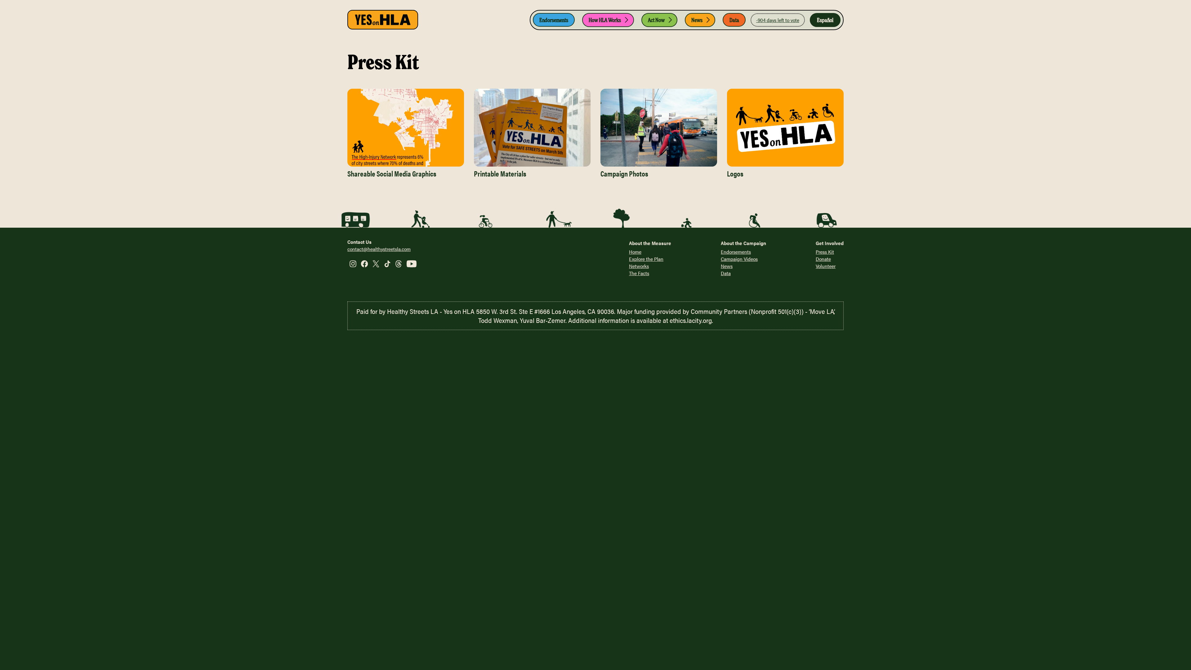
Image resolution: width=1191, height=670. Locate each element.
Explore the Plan (646, 258)
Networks (639, 266)
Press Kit (825, 251)
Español (825, 20)
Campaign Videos (739, 258)
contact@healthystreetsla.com (379, 248)
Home (635, 251)
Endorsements (553, 20)
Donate (823, 258)
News (697, 20)
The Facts (639, 273)
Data (734, 20)
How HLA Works (605, 20)
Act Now (656, 20)
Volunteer (826, 266)
